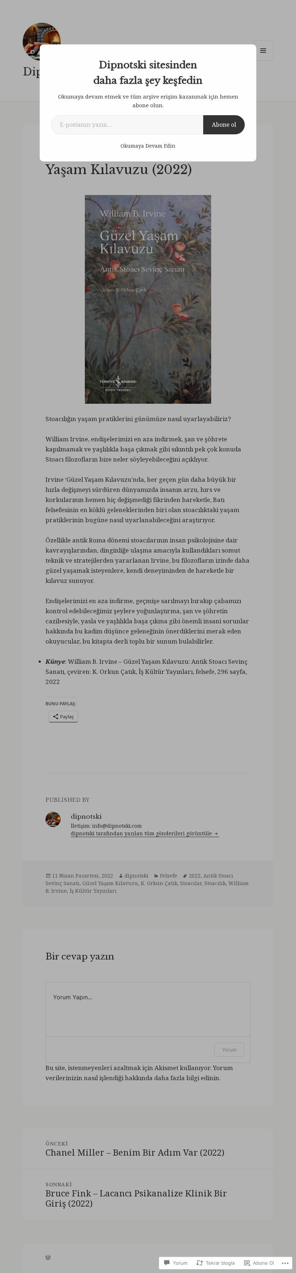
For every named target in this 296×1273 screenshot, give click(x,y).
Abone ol (224, 125)
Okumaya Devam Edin (148, 145)
